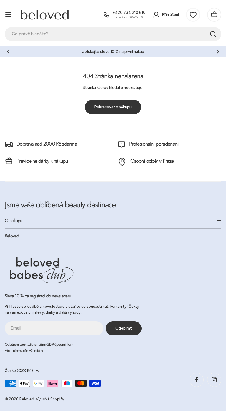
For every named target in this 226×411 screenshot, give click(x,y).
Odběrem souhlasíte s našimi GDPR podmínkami (39, 344)
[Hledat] (213, 34)
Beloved (26, 399)
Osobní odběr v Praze (152, 161)
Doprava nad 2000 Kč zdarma (46, 144)
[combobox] (113, 34)
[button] (8, 51)
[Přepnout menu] (8, 14)
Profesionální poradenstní (154, 144)
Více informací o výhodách (24, 350)
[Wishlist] (193, 15)
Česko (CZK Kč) (19, 370)
